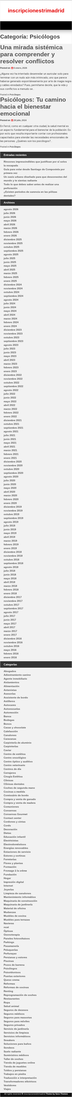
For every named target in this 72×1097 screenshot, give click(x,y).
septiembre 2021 (13, 427)
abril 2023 (9, 360)
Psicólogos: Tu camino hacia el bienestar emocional (33, 106)
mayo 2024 (10, 311)
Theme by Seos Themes (57, 1094)
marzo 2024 (10, 318)
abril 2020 (9, 491)
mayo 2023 (10, 356)
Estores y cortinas (14, 855)
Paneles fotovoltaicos (17, 938)
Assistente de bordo (16, 697)
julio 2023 (9, 348)
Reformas (9, 983)
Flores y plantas (13, 863)
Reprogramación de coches (20, 995)
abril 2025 (9, 269)
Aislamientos (11, 682)
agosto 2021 (11, 431)
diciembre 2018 (13, 552)
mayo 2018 (10, 578)
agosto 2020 (11, 476)
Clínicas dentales (14, 784)
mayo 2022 (10, 401)
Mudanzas (10, 912)
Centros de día (12, 769)
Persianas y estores (15, 957)
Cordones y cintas (15, 821)
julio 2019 (9, 525)
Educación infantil (15, 836)
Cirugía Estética (13, 776)
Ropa (7, 1002)
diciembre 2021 (13, 420)
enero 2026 (10, 235)
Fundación (10, 874)
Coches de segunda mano (19, 787)
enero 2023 (10, 371)
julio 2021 (9, 435)
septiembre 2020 (13, 473)
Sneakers (9, 1040)
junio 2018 (10, 574)
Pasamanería (11, 946)
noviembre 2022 (13, 378)
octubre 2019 (11, 514)
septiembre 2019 (13, 518)
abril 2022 (9, 405)
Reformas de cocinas (16, 987)
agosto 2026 (11, 209)
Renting (8, 991)
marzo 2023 (10, 363)
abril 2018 (9, 582)
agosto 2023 (11, 345)
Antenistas (10, 690)
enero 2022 (10, 416)
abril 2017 (9, 627)
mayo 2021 (10, 442)
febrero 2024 (11, 322)
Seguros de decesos (16, 1010)
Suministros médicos (16, 1055)
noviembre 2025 (13, 243)
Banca (7, 716)
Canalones (10, 735)
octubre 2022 (11, 382)
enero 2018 (10, 593)
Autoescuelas (12, 708)
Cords (7, 825)
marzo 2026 (10, 228)
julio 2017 (9, 616)
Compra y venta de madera (19, 802)
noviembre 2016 (13, 642)
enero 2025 (10, 281)
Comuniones (11, 806)
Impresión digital (14, 882)
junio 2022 (10, 397)
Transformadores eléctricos (20, 1081)
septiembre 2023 (13, 341)
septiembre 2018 (13, 563)
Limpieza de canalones (17, 893)
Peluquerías (11, 949)
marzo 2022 (10, 409)
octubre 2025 (11, 247)
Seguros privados (14, 1025)
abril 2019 (9, 537)
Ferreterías (10, 859)
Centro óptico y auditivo (18, 761)
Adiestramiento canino (17, 674)
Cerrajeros (10, 772)
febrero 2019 (11, 544)
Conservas (10, 810)
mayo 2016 (10, 650)
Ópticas (8, 931)
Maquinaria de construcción (20, 900)
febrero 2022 (11, 412)
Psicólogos (15, 94)
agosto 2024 (11, 299)
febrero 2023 (11, 367)
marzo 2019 (10, 540)
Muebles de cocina (15, 915)
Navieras (9, 923)
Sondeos (9, 1047)
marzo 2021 (10, 450)
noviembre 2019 (13, 510)
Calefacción (11, 731)
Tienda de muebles (15, 1066)
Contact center (12, 818)
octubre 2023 (11, 337)
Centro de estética (15, 754)
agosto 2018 (11, 567)
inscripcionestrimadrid (36, 10)
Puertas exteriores (14, 976)
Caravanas (10, 738)
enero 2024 (10, 326)
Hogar (7, 878)
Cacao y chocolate (15, 727)
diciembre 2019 (13, 506)
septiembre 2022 (13, 386)
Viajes (7, 1089)
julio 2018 (9, 570)
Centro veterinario (14, 765)
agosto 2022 (11, 390)
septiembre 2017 (13, 608)
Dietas (7, 833)
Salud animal (11, 1006)
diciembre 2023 (13, 329)
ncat (6, 927)
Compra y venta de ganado (20, 799)
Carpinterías (11, 746)
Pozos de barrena (14, 964)
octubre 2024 (11, 292)
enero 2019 (10, 548)
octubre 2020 (11, 469)
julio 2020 (9, 480)
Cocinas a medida (14, 791)
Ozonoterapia (12, 934)
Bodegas (9, 720)
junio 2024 (10, 307)
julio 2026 (9, 213)
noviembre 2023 (13, 333)
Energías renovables (16, 848)
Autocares (10, 705)
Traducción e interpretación (20, 1077)
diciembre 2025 (13, 239)
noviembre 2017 (13, 601)
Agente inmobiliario (15, 678)
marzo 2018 (10, 586)
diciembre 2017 (13, 597)
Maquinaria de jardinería (18, 904)
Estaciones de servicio (17, 851)
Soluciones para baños (17, 1043)
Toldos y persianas (15, 1070)
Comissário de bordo (16, 795)
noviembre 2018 (13, 555)
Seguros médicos (14, 1013)
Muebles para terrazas (17, 919)
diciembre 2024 (13, 284)
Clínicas (8, 780)
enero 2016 (10, 657)
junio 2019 (10, 529)
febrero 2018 (11, 589)
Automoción (11, 712)
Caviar (7, 750)
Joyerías (9, 889)
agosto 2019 (11, 522)
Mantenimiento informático (20, 897)
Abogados (10, 671)
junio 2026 (10, 217)
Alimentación (11, 686)
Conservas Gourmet (15, 814)
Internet (8, 885)
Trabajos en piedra (15, 1074)
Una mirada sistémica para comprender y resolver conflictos (31, 54)
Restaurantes (12, 998)
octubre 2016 (11, 646)
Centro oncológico (15, 757)
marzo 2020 (10, 495)
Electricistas (11, 840)
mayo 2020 (10, 488)
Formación (10, 866)
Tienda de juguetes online (19, 1062)
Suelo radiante (12, 1051)
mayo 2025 (10, 265)
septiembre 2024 (13, 296)
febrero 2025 (11, 277)
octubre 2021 (11, 424)
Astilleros (9, 701)
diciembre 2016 (13, 638)
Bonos (8, 723)
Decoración (10, 829)
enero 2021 (10, 458)
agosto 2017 (11, 612)
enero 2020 (10, 503)
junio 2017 (10, 619)
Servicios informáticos (17, 1036)
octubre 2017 (11, 604)
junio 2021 (10, 439)
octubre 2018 (11, 559)
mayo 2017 (10, 623)
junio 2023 (10, 352)
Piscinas (9, 961)
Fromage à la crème (15, 870)
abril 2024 (9, 314)
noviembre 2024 (13, 288)
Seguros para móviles (17, 1021)
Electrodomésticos (15, 844)
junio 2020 (10, 484)
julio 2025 (9, 258)
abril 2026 (9, 224)
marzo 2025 (10, 273)
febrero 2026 (11, 232)
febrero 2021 (11, 454)
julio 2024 (9, 303)
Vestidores (10, 1085)
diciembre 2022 (13, 375)
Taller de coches (13, 1059)
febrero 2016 (11, 653)
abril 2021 (9, 446)
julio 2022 (9, 393)
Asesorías (10, 693)
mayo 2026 (10, 220)
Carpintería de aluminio (17, 742)
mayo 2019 (10, 533)
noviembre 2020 (13, 465)
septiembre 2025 (13, 250)
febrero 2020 (11, 499)
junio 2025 (10, 262)
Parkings (9, 942)
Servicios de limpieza (16, 1032)
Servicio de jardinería (16, 1028)
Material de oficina (15, 908)
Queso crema (11, 979)
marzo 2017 (10, 631)
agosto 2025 (11, 254)
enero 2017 (10, 634)
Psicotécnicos (12, 972)
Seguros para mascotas (18, 1017)
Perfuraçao (10, 953)
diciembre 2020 (13, 461)
